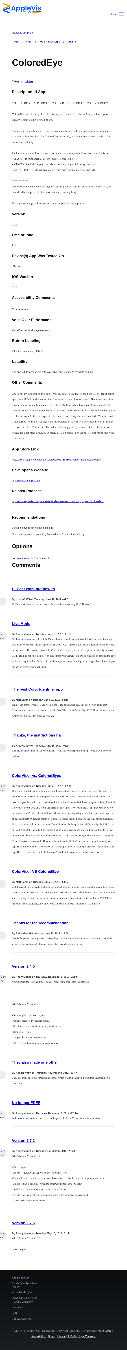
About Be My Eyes (22, 1292)
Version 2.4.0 (23, 966)
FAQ (14, 1313)
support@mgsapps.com (72, 203)
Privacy (61, 1336)
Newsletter (18, 1307)
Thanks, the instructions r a (36, 735)
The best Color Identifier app (37, 689)
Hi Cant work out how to (33, 589)
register (26, 558)
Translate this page (22, 32)
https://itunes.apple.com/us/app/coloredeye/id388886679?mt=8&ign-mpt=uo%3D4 (57, 459)
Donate (16, 1287)
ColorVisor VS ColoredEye (35, 871)
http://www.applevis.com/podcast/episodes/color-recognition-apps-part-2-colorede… (58, 501)
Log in (15, 558)
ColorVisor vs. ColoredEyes (36, 775)
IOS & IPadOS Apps (49, 41)
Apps (28, 41)
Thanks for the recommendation (40, 923)
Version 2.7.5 (23, 1223)
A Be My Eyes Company (82, 1336)
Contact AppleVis (21, 1318)
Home (15, 41)
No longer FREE (26, 1103)
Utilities (72, 41)
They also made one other (35, 1062)
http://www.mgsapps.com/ (26, 480)
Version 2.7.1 (23, 1140)
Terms (51, 1336)
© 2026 (107, 1330)
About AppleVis (20, 1278)
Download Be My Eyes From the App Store (24, 1300)
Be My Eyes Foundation (25, 1283)
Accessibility (38, 1336)
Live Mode (21, 624)
